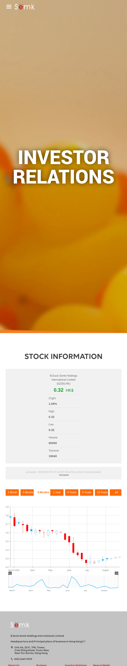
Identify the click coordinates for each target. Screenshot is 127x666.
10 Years (102, 492)
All (116, 492)
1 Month (12, 492)
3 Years (71, 492)
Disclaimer (64, 475)
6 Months (43, 492)
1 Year (57, 492)
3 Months (28, 492)
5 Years (86, 492)
